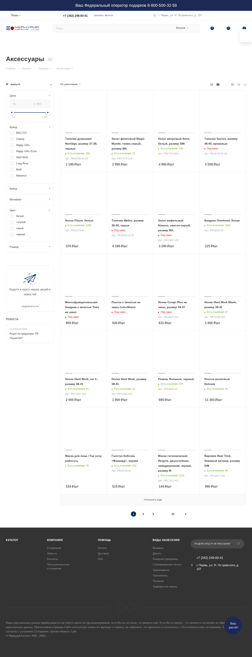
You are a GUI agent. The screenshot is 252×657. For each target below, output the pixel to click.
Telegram (131, 607)
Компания (55, 540)
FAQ (100, 559)
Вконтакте (121, 607)
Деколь (157, 553)
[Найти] (195, 28)
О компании (54, 547)
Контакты (52, 559)
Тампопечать (160, 575)
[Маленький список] (211, 84)
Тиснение (158, 581)
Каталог (12, 540)
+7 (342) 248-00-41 (75, 15)
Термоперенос (161, 570)
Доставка (103, 553)
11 (172, 514)
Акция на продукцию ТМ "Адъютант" (23, 335)
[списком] (238, 84)
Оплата (102, 547)
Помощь (104, 540)
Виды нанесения (166, 540)
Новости (12, 319)
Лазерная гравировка (165, 559)
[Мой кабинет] (244, 16)
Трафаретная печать (165, 586)
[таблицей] (244, 84)
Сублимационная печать (167, 564)
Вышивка (158, 547)
